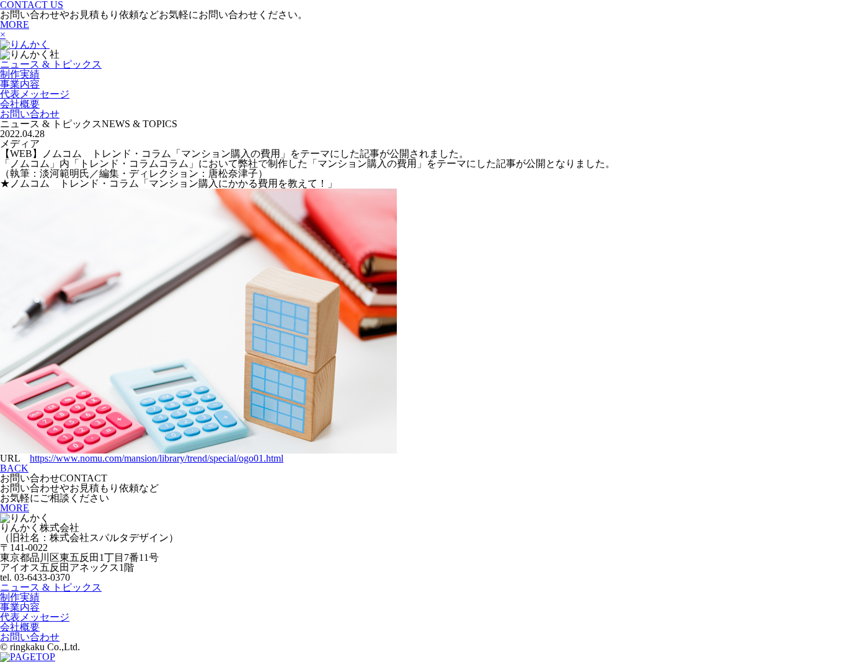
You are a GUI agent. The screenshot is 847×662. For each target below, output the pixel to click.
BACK (14, 468)
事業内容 (20, 84)
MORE (14, 24)
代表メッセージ (34, 94)
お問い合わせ (30, 114)
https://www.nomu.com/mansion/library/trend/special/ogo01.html (156, 458)
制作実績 (20, 74)
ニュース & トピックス (51, 64)
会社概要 (20, 104)
